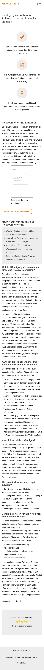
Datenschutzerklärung (26, 658)
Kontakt (9, 658)
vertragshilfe (10, 4)
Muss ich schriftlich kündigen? (18, 245)
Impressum (21, 663)
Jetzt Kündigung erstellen (16, 211)
